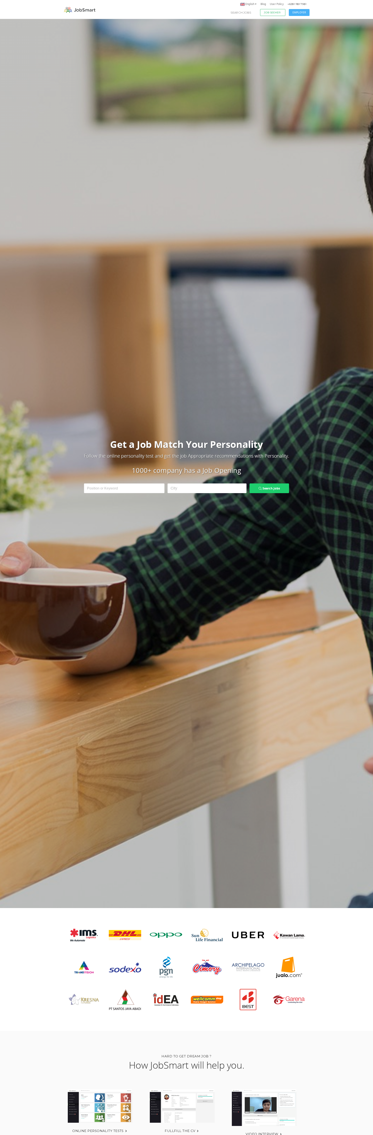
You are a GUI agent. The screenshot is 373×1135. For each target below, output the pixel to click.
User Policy (277, 4)
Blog (263, 4)
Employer (299, 12)
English (250, 4)
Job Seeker (272, 12)
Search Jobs (241, 12)
